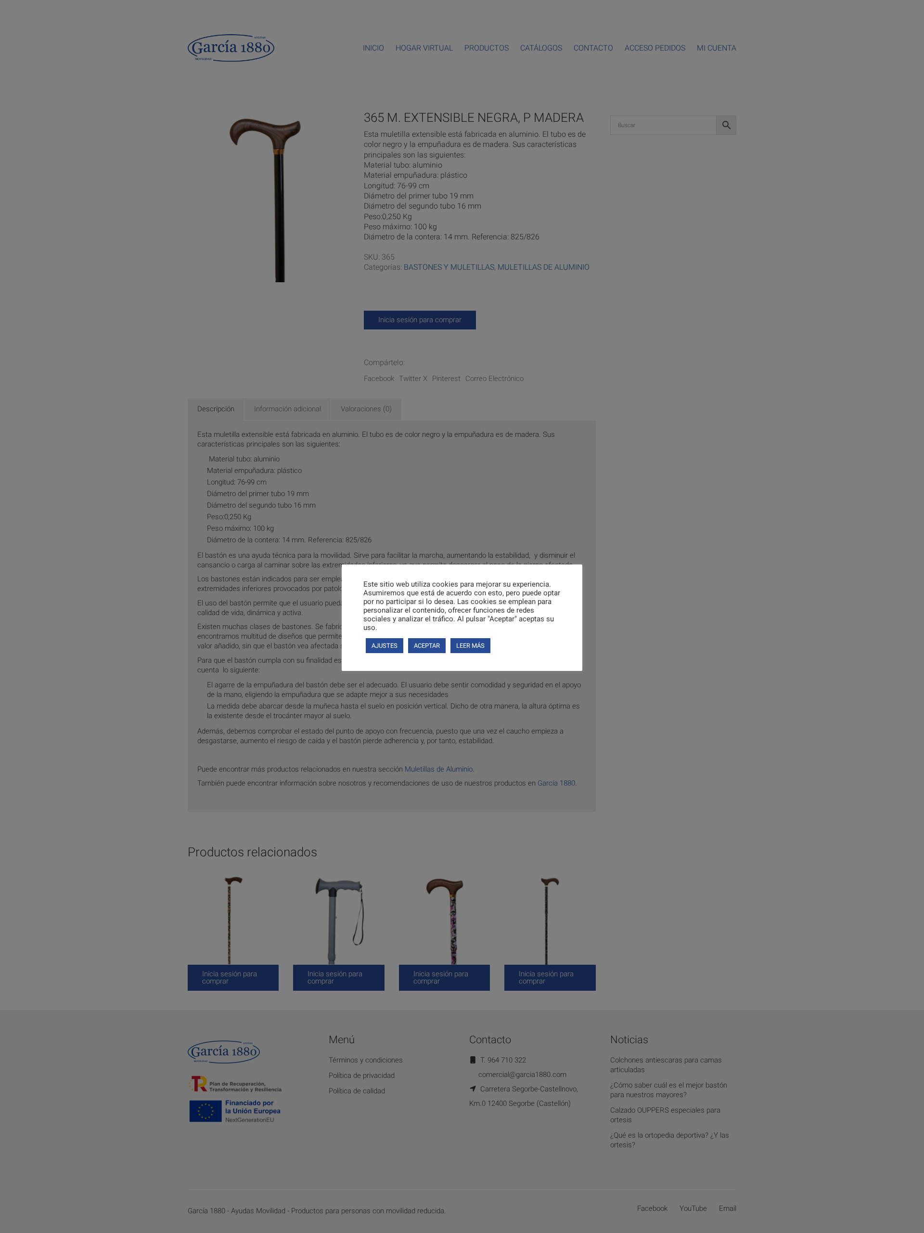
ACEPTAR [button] (427, 645)
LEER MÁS (470, 645)
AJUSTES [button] (385, 645)
